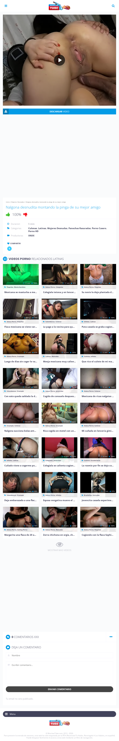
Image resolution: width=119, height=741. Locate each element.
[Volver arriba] (113, 736)
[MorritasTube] (59, 5)
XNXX (31, 235)
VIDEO (59, 111)
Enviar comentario (59, 689)
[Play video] (59, 60)
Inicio (8, 202)
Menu (13, 714)
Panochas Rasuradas (79, 228)
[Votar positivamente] (8, 214)
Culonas (32, 228)
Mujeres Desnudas (17, 202)
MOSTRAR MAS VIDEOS (59, 550)
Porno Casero (99, 228)
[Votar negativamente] (25, 214)
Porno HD (33, 231)
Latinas (42, 228)
